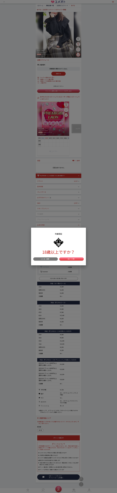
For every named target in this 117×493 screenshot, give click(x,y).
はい (71, 259)
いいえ (45, 259)
